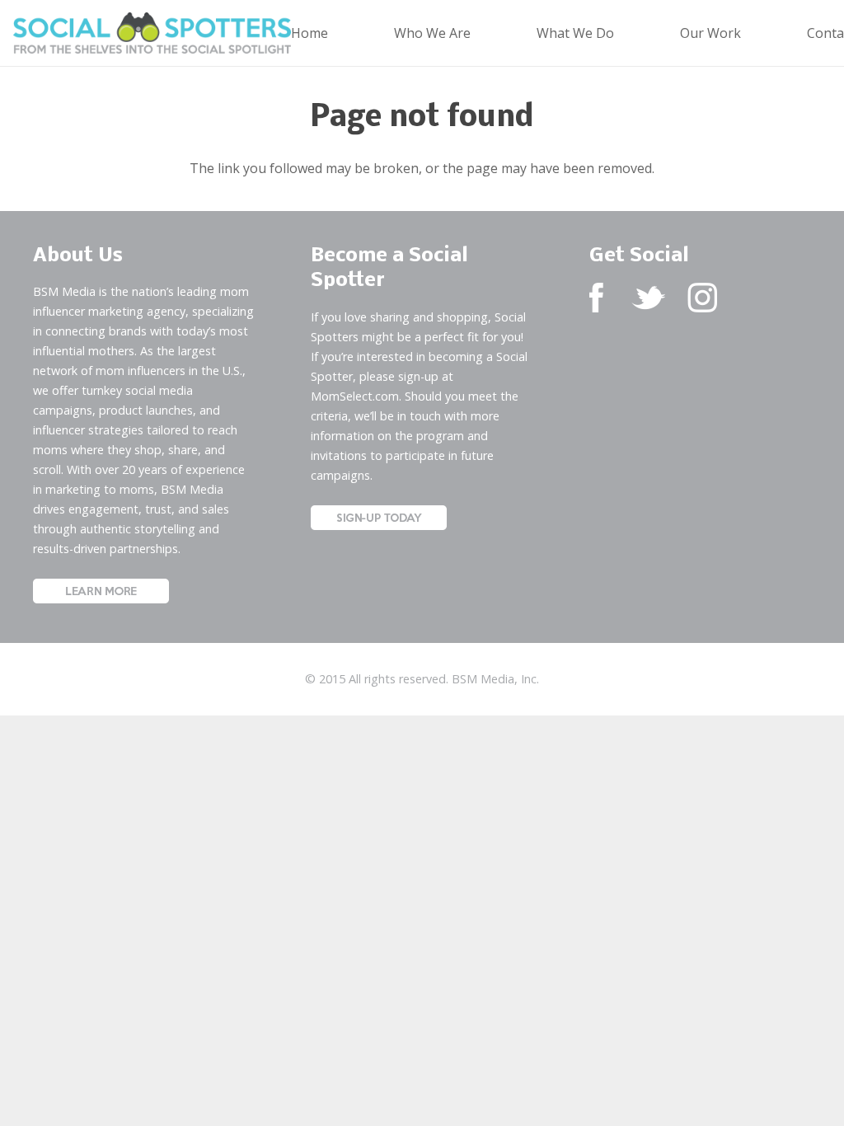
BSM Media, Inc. (495, 679)
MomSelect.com (355, 396)
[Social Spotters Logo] (152, 33)
